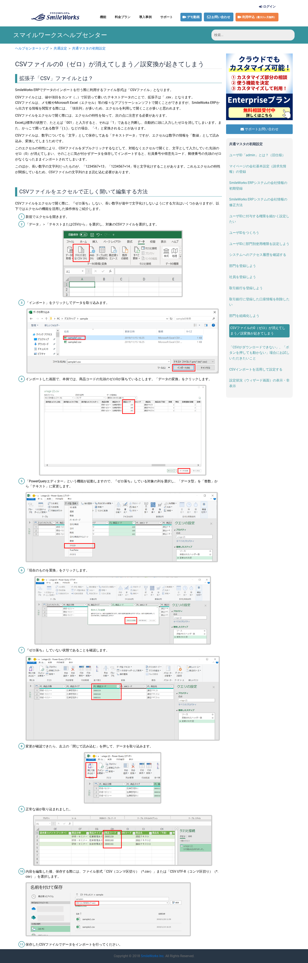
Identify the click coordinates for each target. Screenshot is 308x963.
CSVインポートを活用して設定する (255, 369)
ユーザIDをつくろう (244, 233)
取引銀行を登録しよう (246, 288)
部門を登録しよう (242, 266)
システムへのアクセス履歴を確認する (257, 255)
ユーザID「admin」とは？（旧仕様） (257, 155)
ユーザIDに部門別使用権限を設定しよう (259, 244)
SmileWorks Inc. (152, 956)
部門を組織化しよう (244, 316)
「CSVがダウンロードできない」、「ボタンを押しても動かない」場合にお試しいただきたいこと (259, 352)
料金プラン (123, 17)
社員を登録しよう (242, 277)
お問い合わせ (220, 17)
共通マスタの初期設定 (89, 48)
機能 (103, 17)
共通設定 (60, 48)
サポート (166, 17)
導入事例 (145, 17)
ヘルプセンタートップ (32, 48)
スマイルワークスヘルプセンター (60, 35)
